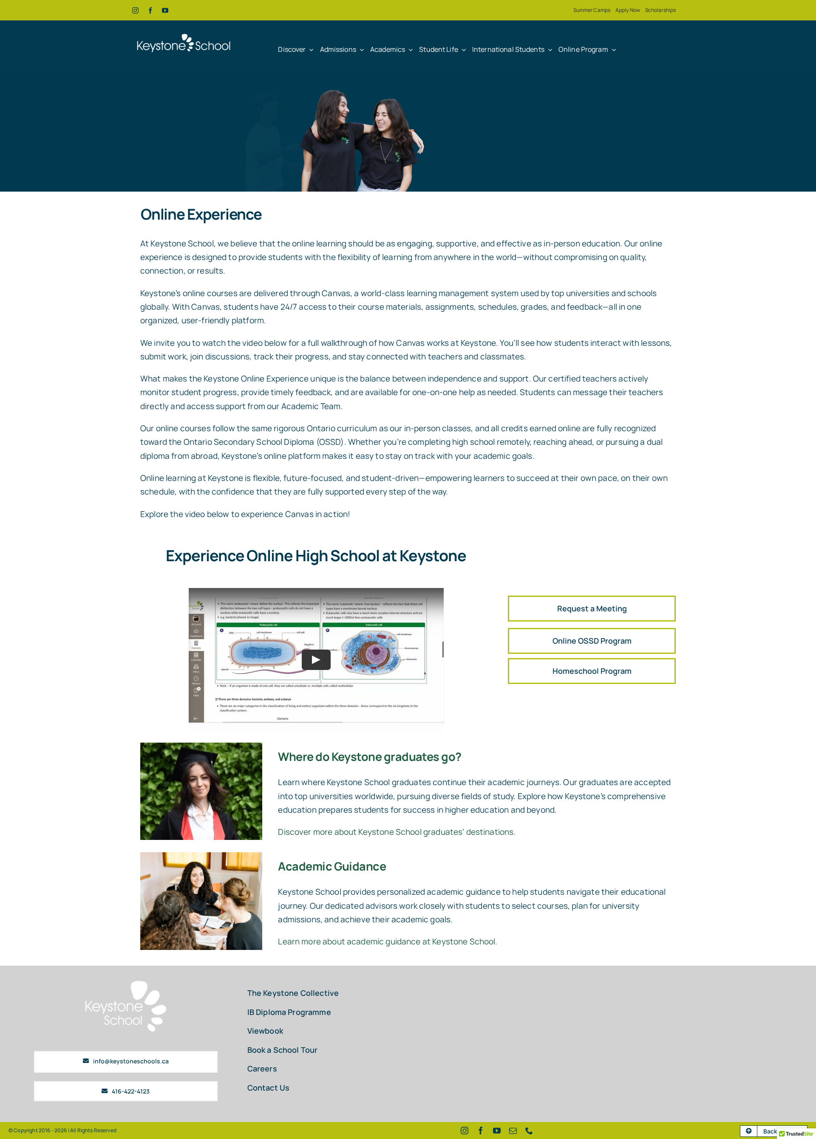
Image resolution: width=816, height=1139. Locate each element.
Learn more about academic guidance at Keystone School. (387, 941)
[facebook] (150, 10)
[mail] (513, 1130)
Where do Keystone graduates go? (369, 756)
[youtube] (165, 10)
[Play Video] (316, 659)
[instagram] (135, 10)
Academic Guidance (332, 866)
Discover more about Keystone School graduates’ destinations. (397, 831)
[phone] (529, 1130)
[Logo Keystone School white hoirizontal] (183, 30)
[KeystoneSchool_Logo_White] (125, 982)
